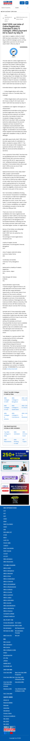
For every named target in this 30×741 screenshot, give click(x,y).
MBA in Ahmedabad (9, 584)
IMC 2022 (6, 724)
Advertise (6, 708)
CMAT (5, 519)
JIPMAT (5, 661)
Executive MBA (19, 682)
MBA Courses (7, 603)
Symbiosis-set (7, 666)
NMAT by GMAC (8, 524)
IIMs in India (18, 625)
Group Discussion (8, 623)
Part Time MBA (7, 693)
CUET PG (6, 540)
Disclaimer (6, 711)
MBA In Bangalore (8, 571)
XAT (4, 513)
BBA (4, 639)
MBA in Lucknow (8, 595)
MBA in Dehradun (8, 600)
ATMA (5, 535)
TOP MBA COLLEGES (9, 565)
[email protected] (11, 369)
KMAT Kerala (7, 551)
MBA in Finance (7, 611)
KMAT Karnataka (8, 548)
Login (22, 3)
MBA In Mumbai (8, 573)
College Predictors (9, 616)
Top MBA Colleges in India (7, 434)
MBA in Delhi (7, 568)
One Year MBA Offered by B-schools (7, 684)
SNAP (5, 521)
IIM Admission (7, 628)
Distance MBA (7, 689)
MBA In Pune (7, 576)
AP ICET (5, 556)
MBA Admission (7, 559)
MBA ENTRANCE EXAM (9, 508)
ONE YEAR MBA (7, 670)
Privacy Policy (7, 713)
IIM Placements (19, 628)
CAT (4, 511)
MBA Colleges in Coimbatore (15, 415)
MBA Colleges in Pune (6, 407)
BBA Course (6, 642)
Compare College (8, 614)
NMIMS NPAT (7, 663)
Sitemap (5, 705)
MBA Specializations (9, 605)
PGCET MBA (7, 543)
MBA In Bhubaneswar (9, 587)
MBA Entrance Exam (25, 434)
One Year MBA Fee (9, 677)
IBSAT (5, 537)
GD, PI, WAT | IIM (8, 620)
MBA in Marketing (8, 608)
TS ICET (5, 553)
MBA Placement (8, 562)
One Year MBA (7, 672)
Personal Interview (9, 625)
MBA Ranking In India (16, 441)
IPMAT (5, 653)
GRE (4, 529)
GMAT (5, 527)
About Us (6, 700)
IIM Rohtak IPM (7, 655)
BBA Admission (7, 645)
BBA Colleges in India (9, 650)
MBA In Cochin (7, 592)
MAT (4, 516)
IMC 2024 (6, 719)
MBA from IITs (7, 635)
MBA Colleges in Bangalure (15, 400)
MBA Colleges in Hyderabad (15, 407)
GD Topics (18, 623)
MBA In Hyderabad (9, 579)
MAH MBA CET (7, 532)
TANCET (5, 545)
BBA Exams (6, 647)
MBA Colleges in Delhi (6, 400)
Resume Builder (8, 703)
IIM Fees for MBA (8, 631)
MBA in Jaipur (7, 597)
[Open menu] (26, 3)
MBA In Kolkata (7, 589)
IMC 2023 (6, 721)
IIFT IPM (5, 658)
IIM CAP (17, 635)
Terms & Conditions (9, 716)
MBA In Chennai (8, 581)
